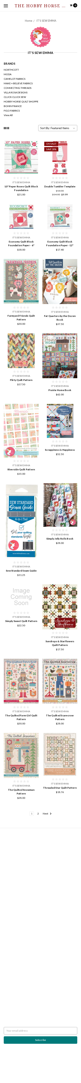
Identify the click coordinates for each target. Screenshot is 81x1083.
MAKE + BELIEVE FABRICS (18, 83)
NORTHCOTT (11, 69)
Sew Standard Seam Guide (21, 570)
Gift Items (9, 896)
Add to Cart (21, 169)
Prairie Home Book (59, 390)
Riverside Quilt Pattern (21, 469)
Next (46, 813)
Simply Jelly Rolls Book (60, 538)
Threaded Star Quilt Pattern (60, 787)
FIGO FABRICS (12, 110)
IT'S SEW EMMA (46, 20)
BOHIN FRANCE (13, 106)
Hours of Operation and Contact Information (28, 842)
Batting (8, 870)
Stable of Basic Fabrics (16, 881)
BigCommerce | (38, 1069)
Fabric (7, 889)
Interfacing (10, 878)
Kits (6, 900)
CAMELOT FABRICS (14, 78)
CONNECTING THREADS (17, 87)
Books (7, 874)
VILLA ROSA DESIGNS (15, 92)
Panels (7, 907)
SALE (6, 922)
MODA (7, 74)
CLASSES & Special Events (18, 885)
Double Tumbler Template (60, 186)
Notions (8, 915)
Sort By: (45, 128)
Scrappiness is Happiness (60, 449)
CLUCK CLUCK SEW (15, 97)
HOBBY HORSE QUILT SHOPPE (21, 101)
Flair (63, 1069)
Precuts (8, 904)
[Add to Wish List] (34, 150)
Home (28, 20)
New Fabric (10, 893)
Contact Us (10, 846)
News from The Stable (16, 850)
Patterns (8, 911)
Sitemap (8, 854)
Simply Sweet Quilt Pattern (21, 621)
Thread (8, 919)
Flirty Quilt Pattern (21, 380)
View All (8, 115)
